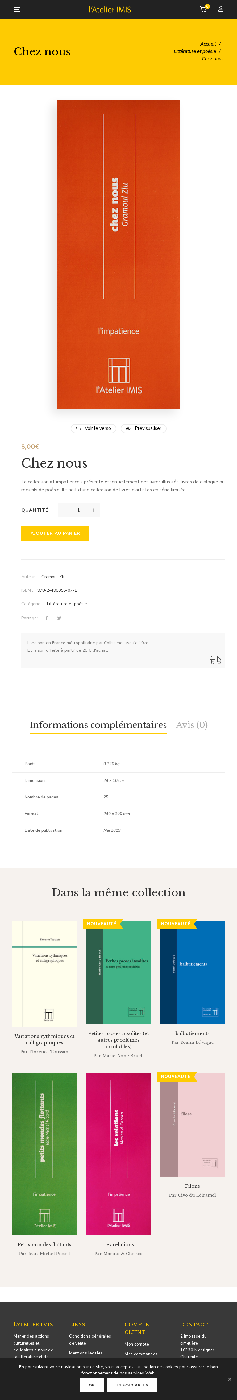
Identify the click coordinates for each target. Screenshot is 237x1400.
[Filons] (192, 1125)
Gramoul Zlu (53, 577)
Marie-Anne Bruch (123, 1055)
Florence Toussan (49, 1051)
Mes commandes (141, 1354)
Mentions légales (86, 1353)
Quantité (34, 510)
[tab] (98, 725)
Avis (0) (192, 725)
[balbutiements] (192, 972)
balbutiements (193, 1033)
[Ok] (229, 1379)
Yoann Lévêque (197, 1042)
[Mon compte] (221, 10)
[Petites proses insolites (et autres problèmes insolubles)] (118, 972)
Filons (192, 1186)
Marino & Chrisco (123, 1253)
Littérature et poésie (67, 604)
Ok (92, 1385)
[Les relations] (118, 1154)
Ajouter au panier (55, 533)
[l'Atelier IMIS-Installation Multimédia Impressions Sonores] (110, 9)
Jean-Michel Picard (49, 1253)
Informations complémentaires (98, 725)
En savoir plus (132, 1385)
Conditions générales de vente (90, 1340)
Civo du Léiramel (197, 1195)
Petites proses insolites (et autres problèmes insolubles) (118, 1040)
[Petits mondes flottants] (44, 1154)
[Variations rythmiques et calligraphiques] (44, 974)
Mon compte (137, 1344)
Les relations (118, 1244)
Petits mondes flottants (44, 1244)
